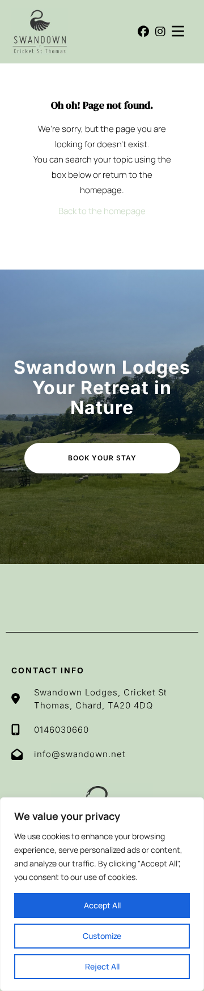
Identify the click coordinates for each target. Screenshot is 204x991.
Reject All (102, 966)
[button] (143, 31)
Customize (102, 935)
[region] (102, 894)
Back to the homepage (102, 211)
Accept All (102, 905)
